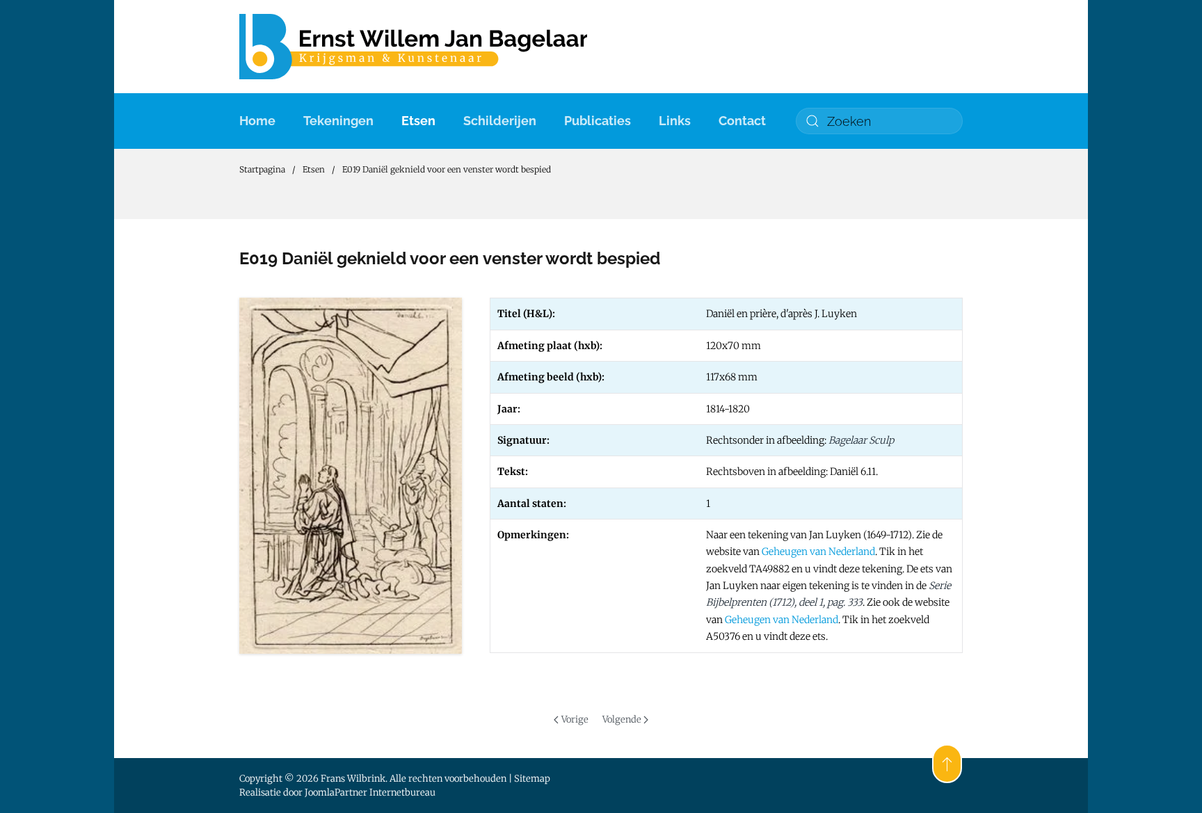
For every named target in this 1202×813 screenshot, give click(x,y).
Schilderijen (499, 120)
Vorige (574, 719)
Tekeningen (338, 120)
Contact (742, 120)
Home (257, 120)
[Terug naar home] (413, 46)
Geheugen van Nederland (818, 551)
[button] (947, 763)
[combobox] (879, 121)
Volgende (621, 719)
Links (675, 120)
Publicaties (597, 120)
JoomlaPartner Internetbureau (370, 792)
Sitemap (532, 778)
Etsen (418, 120)
